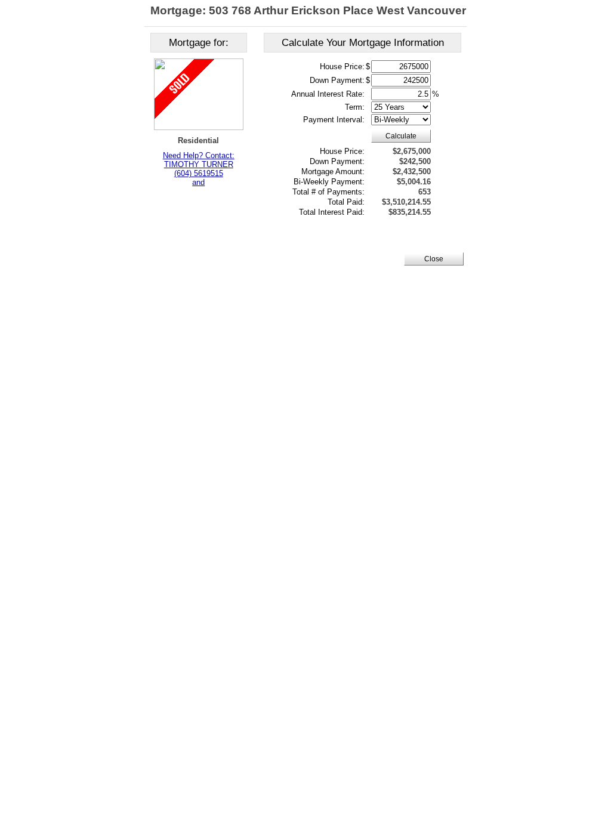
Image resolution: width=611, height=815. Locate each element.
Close (433, 259)
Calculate (400, 136)
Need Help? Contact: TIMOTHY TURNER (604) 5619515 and (198, 169)
